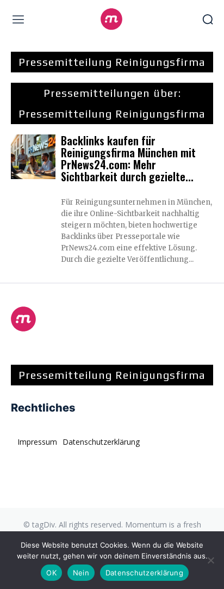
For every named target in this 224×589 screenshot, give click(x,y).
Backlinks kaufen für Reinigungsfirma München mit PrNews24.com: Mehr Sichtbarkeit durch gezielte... (128, 158)
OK (51, 572)
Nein (81, 572)
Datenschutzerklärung (144, 572)
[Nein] (210, 560)
